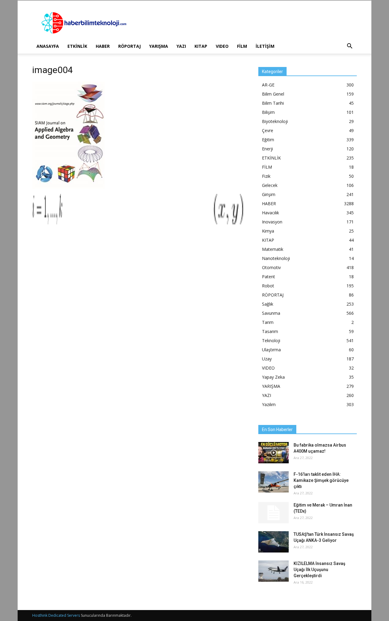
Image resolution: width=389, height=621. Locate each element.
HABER (103, 46)
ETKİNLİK (77, 46)
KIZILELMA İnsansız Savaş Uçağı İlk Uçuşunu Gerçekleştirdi (319, 569)
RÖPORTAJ (129, 46)
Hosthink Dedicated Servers (56, 615)
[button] (349, 47)
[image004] (68, 187)
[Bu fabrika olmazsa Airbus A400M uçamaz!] (273, 452)
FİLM (242, 46)
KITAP (200, 46)
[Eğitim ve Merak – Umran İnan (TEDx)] (273, 512)
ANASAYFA (47, 46)
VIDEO (222, 46)
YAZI (181, 46)
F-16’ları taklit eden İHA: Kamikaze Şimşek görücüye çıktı (321, 480)
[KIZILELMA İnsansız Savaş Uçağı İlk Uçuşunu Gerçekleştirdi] (273, 571)
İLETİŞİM (265, 46)
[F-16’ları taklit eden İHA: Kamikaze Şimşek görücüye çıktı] (273, 482)
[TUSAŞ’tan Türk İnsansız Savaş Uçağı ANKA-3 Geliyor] (273, 542)
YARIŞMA (158, 46)
